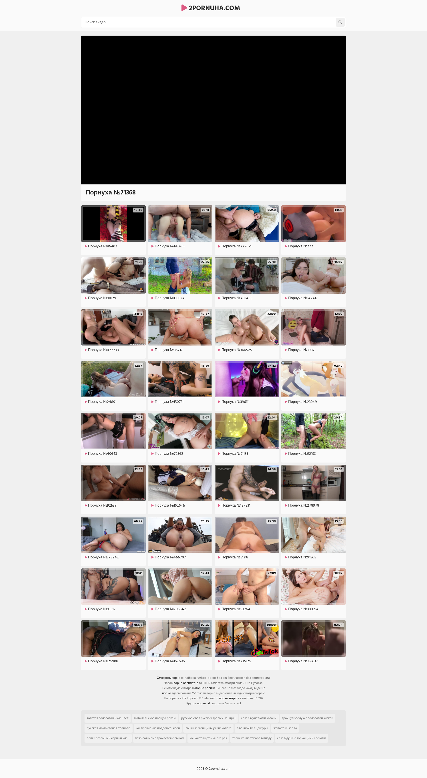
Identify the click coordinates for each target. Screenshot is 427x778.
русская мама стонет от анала (108, 728)
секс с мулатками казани (258, 718)
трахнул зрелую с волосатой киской (307, 718)
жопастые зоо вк (285, 728)
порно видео (228, 698)
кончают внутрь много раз (208, 738)
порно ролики (205, 688)
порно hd (203, 703)
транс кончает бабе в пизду (252, 738)
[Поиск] (340, 22)
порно (166, 693)
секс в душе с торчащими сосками (301, 738)
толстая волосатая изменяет (107, 718)
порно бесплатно (185, 682)
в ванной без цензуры (252, 728)
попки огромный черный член (108, 738)
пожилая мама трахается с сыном (159, 738)
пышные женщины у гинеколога (208, 728)
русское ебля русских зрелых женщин (208, 718)
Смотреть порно (168, 677)
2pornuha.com (213, 8)
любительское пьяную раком (155, 718)
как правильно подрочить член (158, 728)
